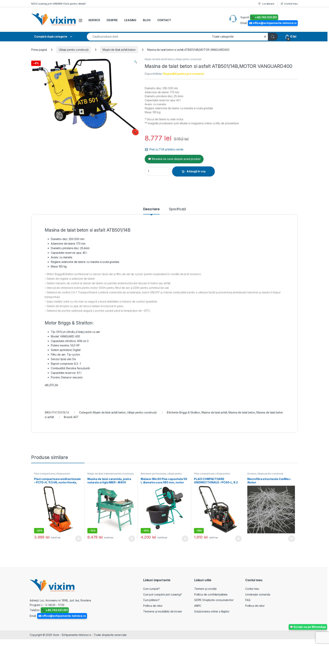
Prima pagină (39, 49)
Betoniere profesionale (153, 473)
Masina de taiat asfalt (214, 412)
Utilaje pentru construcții (73, 49)
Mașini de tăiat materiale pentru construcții (110, 473)
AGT (76, 417)
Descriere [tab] (151, 209)
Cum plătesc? (151, 600)
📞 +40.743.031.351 (264, 17)
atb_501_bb (51, 385)
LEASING (130, 20)
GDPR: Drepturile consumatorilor (214, 600)
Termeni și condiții (205, 588)
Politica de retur (153, 605)
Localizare (268, 3)
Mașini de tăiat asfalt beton (119, 49)
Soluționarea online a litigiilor (211, 611)
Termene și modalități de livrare (162, 611)
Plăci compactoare (44, 473)
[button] (135, 61)
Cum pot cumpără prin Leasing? (162, 594)
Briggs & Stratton (189, 412)
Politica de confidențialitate (211, 594)
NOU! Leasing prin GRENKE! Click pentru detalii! (58, 3)
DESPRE (112, 20)
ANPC (197, 605)
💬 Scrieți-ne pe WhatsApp (308, 626)
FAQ (247, 600)
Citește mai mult (290, 538)
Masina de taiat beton (241, 412)
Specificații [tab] (177, 209)
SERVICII (94, 20)
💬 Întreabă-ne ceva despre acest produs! (174, 158)
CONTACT (164, 20)
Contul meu (291, 3)
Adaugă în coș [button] (77, 538)
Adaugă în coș (196, 171)
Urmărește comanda (257, 594)
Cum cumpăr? (151, 588)
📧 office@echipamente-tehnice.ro (273, 23)
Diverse (251, 473)
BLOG (146, 20)
